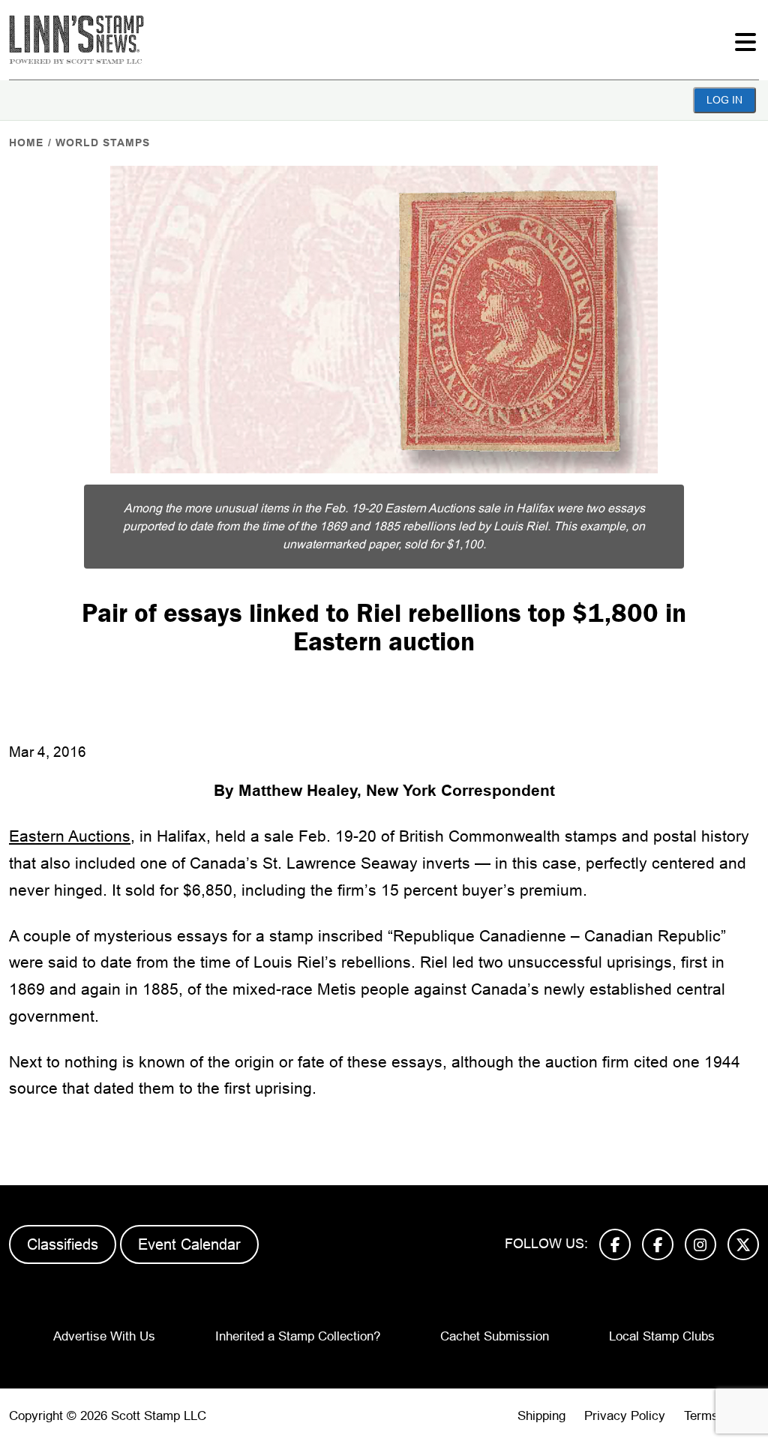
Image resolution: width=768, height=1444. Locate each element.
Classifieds (62, 1244)
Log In (724, 100)
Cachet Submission (494, 1336)
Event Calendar (189, 1244)
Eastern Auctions (69, 836)
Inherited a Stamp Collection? (297, 1336)
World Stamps (103, 143)
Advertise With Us (104, 1336)
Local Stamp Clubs (662, 1336)
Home (26, 143)
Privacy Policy (624, 1416)
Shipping (542, 1416)
